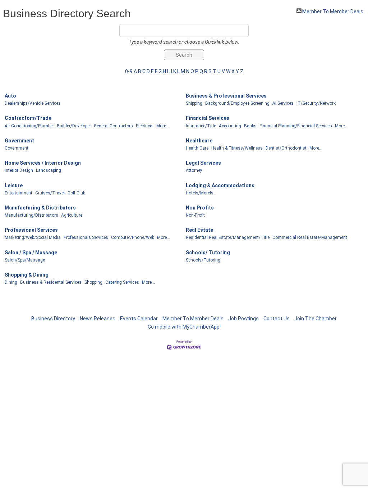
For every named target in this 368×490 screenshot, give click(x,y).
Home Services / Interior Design (43, 163)
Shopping (93, 282)
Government (19, 140)
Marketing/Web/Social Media (33, 237)
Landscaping (48, 170)
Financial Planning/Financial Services (295, 125)
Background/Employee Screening (237, 103)
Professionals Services (86, 237)
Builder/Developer (74, 125)
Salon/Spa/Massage (25, 260)
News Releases (97, 318)
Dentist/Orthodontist (286, 148)
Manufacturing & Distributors (40, 208)
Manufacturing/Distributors (31, 215)
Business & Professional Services (226, 96)
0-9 (129, 71)
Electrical (144, 125)
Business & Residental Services (51, 282)
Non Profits (200, 208)
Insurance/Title (201, 125)
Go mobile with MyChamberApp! (184, 327)
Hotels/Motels (199, 192)
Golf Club (76, 192)
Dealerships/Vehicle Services (33, 103)
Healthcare (199, 140)
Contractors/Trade (28, 118)
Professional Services (31, 230)
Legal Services (203, 163)
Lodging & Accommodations (220, 185)
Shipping (194, 103)
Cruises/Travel (50, 192)
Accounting (230, 125)
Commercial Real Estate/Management (309, 237)
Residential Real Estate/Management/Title (228, 237)
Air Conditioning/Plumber (29, 125)
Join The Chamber (315, 318)
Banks (250, 125)
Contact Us (276, 318)
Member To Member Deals (332, 11)
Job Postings (243, 318)
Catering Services (122, 282)
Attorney (194, 170)
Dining (11, 282)
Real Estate (199, 230)
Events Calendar (139, 318)
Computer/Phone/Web (132, 237)
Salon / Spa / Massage (31, 252)
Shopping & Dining (27, 275)
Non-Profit (195, 215)
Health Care (197, 148)
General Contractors (113, 125)
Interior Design (19, 170)
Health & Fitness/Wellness (237, 148)
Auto (10, 96)
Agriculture (71, 215)
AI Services (283, 103)
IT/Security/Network (316, 103)
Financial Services (207, 118)
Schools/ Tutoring (208, 252)
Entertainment (18, 192)
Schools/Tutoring (203, 260)
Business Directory (53, 318)
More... (162, 125)
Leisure (14, 185)
